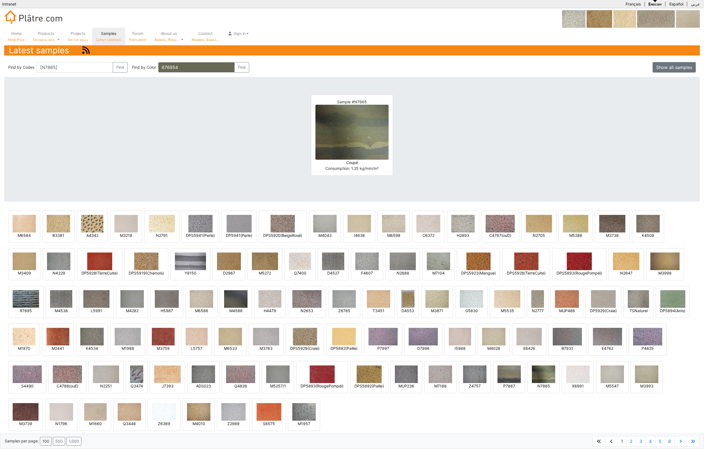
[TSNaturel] (638, 298)
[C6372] (428, 223)
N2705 (539, 235)
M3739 (25, 423)
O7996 (423, 348)
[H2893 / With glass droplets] (463, 223)
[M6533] (230, 336)
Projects (78, 36)
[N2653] (306, 298)
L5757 (196, 348)
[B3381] (58, 223)
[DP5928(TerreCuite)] (99, 261)
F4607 (367, 273)
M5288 (575, 235)
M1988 (128, 348)
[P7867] (509, 374)
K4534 (92, 348)
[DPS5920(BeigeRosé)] (283, 223)
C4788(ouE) (67, 386)
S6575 (269, 423)
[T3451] (378, 298)
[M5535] (507, 298)
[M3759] (163, 336)
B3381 (58, 235)
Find (120, 67)
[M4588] (236, 298)
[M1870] (24, 336)
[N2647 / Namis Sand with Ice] (626, 261)
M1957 (304, 423)
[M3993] (646, 374)
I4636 (359, 235)
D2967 (229, 273)
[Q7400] (300, 261)
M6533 (230, 348)
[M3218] (126, 223)
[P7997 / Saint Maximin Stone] (383, 336)
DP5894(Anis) (672, 310)
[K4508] (648, 223)
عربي (695, 4)
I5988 (460, 348)
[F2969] (599, 18)
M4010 (199, 423)
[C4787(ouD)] (500, 223)
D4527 (333, 273)
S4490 (27, 386)
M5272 (265, 273)
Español (676, 4)
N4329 (59, 273)
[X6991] (578, 374)
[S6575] (269, 411)
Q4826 (240, 386)
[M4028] (493, 336)
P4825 (648, 348)
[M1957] (304, 411)
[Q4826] (240, 374)
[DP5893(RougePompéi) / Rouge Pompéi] (322, 374)
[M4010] (198, 411)
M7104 (438, 273)
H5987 (167, 310)
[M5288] (575, 223)
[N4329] (58, 261)
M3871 (437, 310)
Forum (137, 36)
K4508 (648, 235)
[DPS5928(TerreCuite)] (526, 261)
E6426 (529, 348)
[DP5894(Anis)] (672, 298)
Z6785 (344, 310)
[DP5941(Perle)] (239, 223)
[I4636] (359, 223)
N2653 (307, 310)
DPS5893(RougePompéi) (579, 273)
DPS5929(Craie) (305, 348)
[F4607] (367, 261)
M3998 (665, 273)
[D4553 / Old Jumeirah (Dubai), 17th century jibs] (407, 298)
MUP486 (567, 310)
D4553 (408, 310)
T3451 (378, 310)
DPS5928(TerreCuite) (526, 273)
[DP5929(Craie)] (603, 298)
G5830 (471, 310)
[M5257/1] (278, 374)
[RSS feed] (86, 50)
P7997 (383, 348)
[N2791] (162, 223)
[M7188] (440, 374)
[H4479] (269, 298)
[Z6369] (164, 411)
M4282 (132, 310)
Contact (205, 36)
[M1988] (128, 336)
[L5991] (96, 298)
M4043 (325, 235)
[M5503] (624, 18)
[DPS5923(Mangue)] (478, 261)
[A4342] (92, 223)
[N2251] (106, 374)
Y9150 (190, 273)
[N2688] (403, 261)
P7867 (509, 386)
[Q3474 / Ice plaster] (136, 374)
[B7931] (567, 336)
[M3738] (612, 223)
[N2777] (537, 298)
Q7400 (300, 273)
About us (167, 36)
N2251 (106, 386)
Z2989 (233, 423)
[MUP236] (406, 374)
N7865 (543, 386)
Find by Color (144, 67)
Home (16, 36)
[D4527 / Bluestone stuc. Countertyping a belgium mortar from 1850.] (333, 261)
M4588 (236, 310)
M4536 (61, 310)
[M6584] (24, 223)
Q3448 (129, 423)
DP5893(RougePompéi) (322, 386)
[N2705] (539, 223)
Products (44, 36)
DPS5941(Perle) (200, 235)
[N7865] (543, 374)
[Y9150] (190, 261)
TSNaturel (638, 310)
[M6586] (201, 298)
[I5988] (460, 336)
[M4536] (61, 298)
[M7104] (438, 261)
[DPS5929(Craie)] (305, 336)
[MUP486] (567, 298)
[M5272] (265, 261)
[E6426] (529, 336)
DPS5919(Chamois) (146, 273)
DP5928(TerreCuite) (99, 273)
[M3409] (24, 261)
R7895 (26, 310)
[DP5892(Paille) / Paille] (344, 336)
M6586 (201, 310)
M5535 (507, 310)
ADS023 (203, 386)
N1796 (61, 423)
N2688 (403, 273)
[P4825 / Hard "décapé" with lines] (647, 336)
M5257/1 (278, 386)
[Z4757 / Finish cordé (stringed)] (474, 374)
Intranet (9, 4)
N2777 (538, 310)
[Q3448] (129, 411)
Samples (108, 36)
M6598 (393, 235)
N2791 (162, 235)
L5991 (96, 310)
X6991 (578, 386)
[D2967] (229, 261)
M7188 (440, 386)
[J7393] (167, 374)
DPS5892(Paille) (369, 386)
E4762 (607, 348)
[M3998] (665, 261)
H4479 (270, 310)
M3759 (163, 348)
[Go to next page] (680, 441)
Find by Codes (21, 67)
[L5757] (197, 336)
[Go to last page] (693, 441)
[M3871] (437, 298)
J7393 (168, 386)
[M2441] (57, 336)
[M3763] (266, 336)
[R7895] (26, 298)
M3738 (612, 235)
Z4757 (475, 386)
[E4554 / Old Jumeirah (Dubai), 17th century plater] (688, 18)
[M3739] (25, 411)
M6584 (24, 235)
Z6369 (164, 423)
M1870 (24, 348)
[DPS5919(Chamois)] (146, 261)
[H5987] (167, 298)
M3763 (266, 348)
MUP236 (406, 386)
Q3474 (137, 386)
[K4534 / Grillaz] (92, 336)
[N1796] (61, 411)
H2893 (463, 235)
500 (59, 441)
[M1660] (95, 411)
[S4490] (27, 374)
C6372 (428, 235)
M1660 (95, 423)
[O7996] (423, 336)
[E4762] (607, 336)
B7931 (567, 348)
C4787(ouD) (500, 235)
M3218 (126, 235)
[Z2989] (233, 411)
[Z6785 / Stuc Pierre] (344, 298)
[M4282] (132, 298)
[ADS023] (203, 374)
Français (633, 4)
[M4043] (325, 223)
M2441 (58, 348)
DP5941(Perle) (239, 235)
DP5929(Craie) (603, 310)
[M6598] (393, 223)
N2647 (626, 273)
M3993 (646, 386)
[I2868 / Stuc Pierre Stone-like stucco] (573, 18)
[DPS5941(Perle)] (200, 223)
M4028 (493, 348)
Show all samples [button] (674, 67)
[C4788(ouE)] (67, 374)
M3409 (24, 273)
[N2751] (656, 18)
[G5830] (471, 298)
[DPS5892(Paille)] (369, 374)
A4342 (92, 235)
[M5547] (612, 374)
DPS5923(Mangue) (478, 273)
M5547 (612, 386)
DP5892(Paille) (344, 348)
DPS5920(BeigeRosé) (282, 235)
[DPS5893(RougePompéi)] (579, 261)
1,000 (74, 441)
